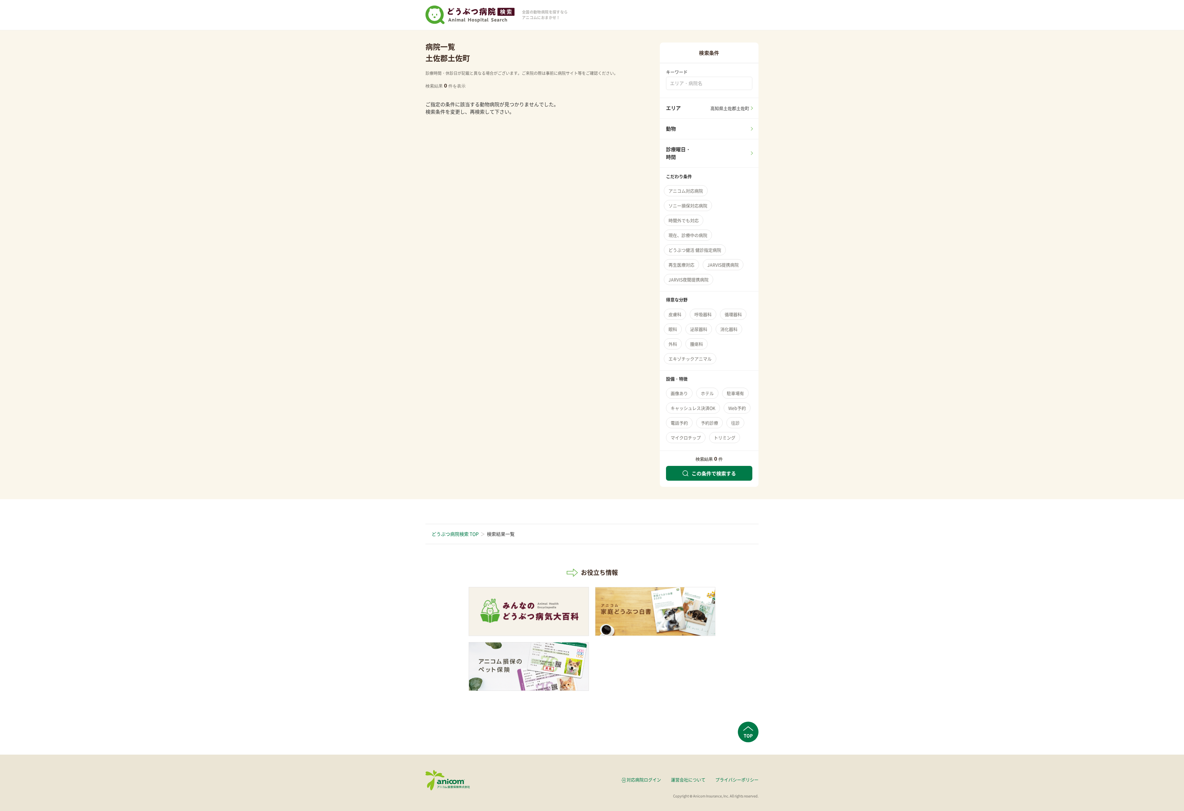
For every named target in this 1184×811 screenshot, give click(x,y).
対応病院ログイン (644, 779)
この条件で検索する (714, 473)
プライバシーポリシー (736, 779)
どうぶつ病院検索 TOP (455, 534)
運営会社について (688, 779)
